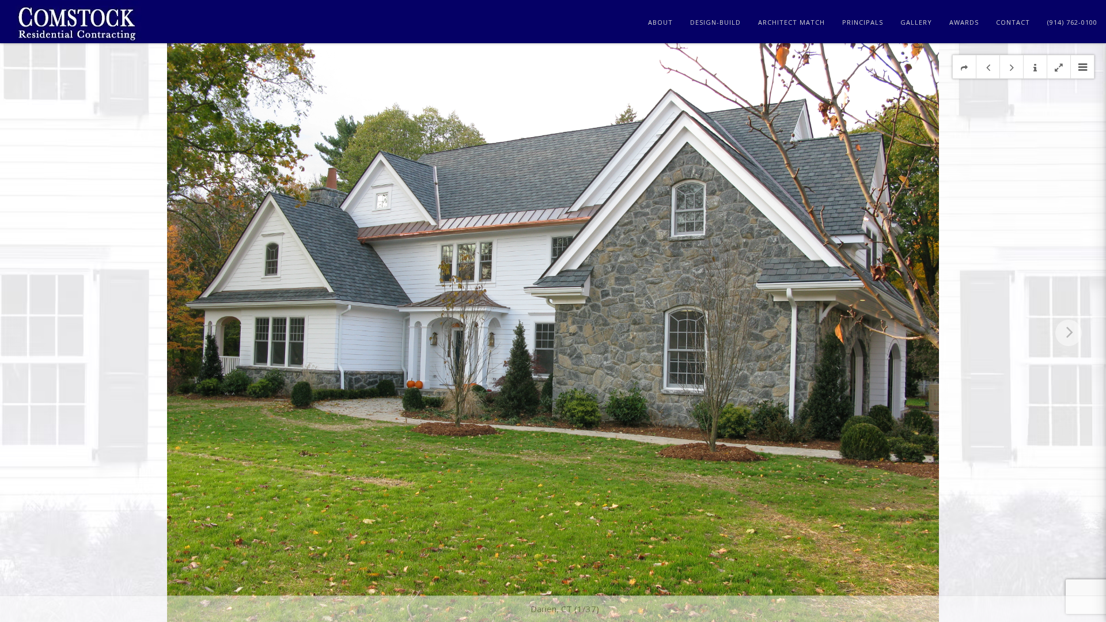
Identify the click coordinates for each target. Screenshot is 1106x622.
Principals (862, 22)
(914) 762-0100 (1072, 22)
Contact (1013, 22)
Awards (964, 22)
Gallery (916, 22)
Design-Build (715, 22)
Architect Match (791, 22)
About (660, 22)
